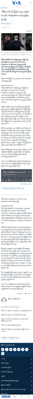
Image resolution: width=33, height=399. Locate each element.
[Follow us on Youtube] (10, 349)
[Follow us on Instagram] (14, 349)
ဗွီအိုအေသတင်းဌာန (9, 174)
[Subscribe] (2, 353)
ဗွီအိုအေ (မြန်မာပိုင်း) (6, 23)
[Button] (29, 31)
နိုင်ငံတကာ (4, 8)
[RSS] (22, 349)
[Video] (14, 397)
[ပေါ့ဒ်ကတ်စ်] (26, 349)
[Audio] (21, 397)
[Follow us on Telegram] (18, 349)
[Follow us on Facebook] (2, 349)
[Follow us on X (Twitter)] (6, 349)
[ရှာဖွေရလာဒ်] (28, 397)
